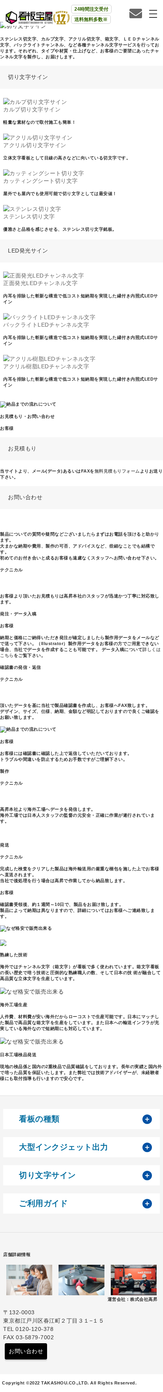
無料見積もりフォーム (117, 471)
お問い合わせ (26, 1351)
